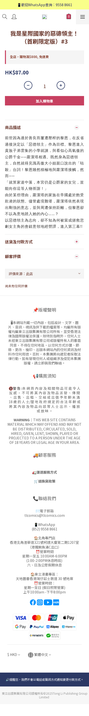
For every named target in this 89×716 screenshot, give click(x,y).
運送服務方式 (46, 472)
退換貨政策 (46, 481)
